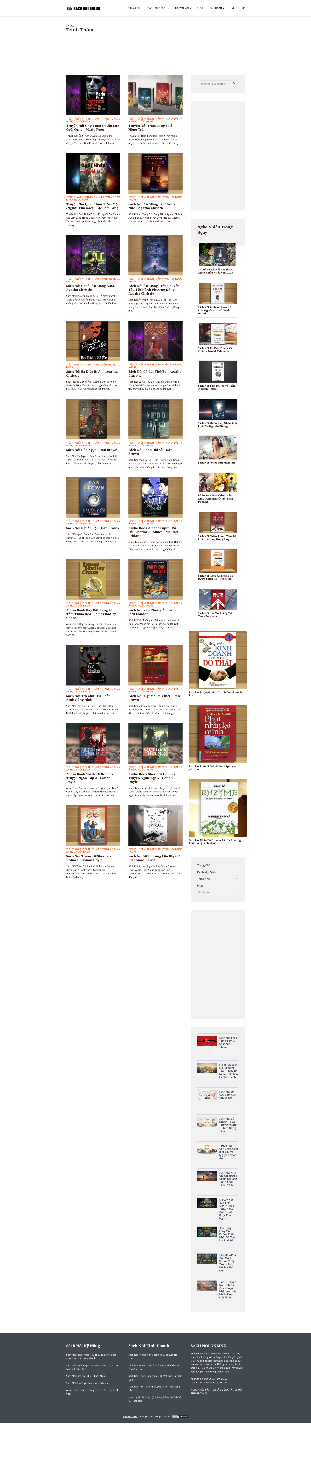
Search (234, 83)
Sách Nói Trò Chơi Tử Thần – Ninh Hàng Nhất (89, 698)
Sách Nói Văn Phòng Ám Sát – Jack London (152, 612)
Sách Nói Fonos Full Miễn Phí (216, 462)
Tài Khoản (215, 8)
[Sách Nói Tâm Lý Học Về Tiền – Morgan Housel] (219, 372)
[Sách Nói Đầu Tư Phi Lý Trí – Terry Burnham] (219, 599)
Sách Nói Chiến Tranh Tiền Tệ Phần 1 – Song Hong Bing (217, 537)
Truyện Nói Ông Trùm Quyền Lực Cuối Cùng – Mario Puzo (92, 127)
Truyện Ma (107, 197)
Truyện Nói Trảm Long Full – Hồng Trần (151, 127)
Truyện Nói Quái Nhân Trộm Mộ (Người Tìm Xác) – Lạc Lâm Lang (92, 206)
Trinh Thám (91, 118)
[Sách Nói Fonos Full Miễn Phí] (219, 447)
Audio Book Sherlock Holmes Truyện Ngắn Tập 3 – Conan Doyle (151, 778)
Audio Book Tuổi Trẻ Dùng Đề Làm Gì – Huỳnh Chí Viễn (92, 1391)
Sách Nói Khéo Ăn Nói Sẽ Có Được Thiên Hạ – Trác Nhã (215, 577)
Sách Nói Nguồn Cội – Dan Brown (92, 528)
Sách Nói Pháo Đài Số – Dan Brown (150, 452)
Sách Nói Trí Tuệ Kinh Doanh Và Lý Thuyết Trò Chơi (153, 1356)
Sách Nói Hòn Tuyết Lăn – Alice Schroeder (88, 1383)
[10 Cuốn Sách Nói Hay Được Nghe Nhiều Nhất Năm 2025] (218, 254)
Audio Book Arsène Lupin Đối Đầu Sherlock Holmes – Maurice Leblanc (153, 532)
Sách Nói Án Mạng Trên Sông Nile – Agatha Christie (151, 206)
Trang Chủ (134, 8)
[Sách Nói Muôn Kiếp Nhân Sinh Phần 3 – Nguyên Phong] (219, 409)
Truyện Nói (182, 8)
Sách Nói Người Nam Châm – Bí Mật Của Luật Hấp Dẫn (155, 1377)
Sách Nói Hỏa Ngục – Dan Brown (91, 450)
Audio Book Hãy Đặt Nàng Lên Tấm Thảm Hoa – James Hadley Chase (91, 614)
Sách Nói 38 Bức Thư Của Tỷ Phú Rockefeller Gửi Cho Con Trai (154, 1367)
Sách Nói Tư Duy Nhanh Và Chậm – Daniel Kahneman (215, 349)
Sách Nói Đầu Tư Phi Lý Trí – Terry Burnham (216, 614)
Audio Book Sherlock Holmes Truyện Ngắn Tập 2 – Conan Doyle (89, 778)
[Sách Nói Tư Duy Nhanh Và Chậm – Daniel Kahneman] (219, 334)
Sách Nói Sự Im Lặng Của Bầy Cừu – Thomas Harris (155, 858)
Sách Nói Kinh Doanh (148, 1345)
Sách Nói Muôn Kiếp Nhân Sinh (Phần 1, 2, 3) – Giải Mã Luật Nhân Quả (93, 1367)
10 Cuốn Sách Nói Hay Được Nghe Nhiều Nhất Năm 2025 (215, 271)
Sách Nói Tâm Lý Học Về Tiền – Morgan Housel (217, 387)
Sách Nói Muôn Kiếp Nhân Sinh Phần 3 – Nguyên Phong (217, 424)
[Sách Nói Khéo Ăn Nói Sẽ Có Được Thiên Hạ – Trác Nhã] (219, 561)
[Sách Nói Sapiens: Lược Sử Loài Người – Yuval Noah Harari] (219, 293)
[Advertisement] (217, 155)
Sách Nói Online (130, 1416)
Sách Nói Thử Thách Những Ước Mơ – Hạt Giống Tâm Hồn (154, 1388)
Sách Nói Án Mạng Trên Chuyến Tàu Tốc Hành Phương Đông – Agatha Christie (153, 290)
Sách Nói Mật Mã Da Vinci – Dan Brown (154, 698)
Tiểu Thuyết (73, 118)
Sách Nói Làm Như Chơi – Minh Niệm (86, 1375)
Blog (200, 8)
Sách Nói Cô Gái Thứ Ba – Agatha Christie (154, 373)
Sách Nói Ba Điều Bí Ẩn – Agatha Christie (92, 373)
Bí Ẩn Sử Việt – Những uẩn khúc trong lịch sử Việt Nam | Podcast (216, 498)
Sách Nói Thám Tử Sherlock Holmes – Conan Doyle (88, 858)
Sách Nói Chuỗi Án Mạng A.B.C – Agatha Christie (91, 288)
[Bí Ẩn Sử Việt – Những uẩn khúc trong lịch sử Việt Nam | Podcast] (219, 482)
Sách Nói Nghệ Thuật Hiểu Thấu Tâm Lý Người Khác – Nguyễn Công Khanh (91, 1356)
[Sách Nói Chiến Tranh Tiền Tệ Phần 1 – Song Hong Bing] (219, 522)
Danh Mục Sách (157, 8)
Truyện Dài (109, 118)
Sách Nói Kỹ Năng (83, 1345)
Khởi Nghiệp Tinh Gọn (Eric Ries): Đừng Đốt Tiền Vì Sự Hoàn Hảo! (154, 1399)
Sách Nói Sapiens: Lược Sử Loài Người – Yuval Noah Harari (214, 310)
